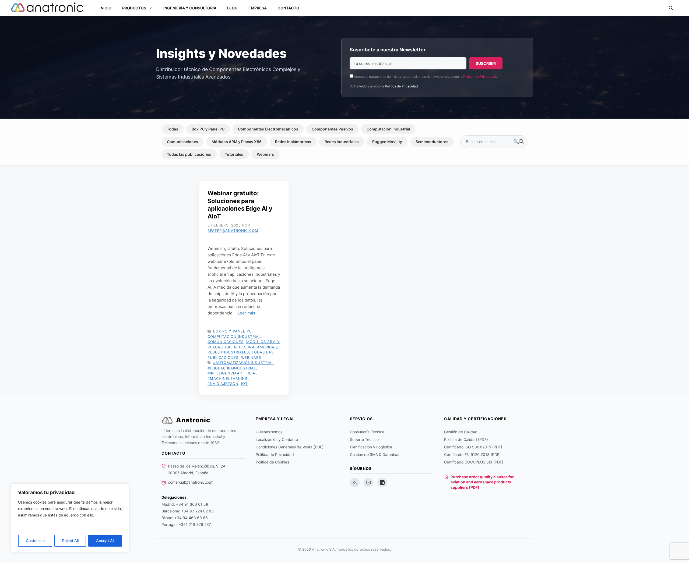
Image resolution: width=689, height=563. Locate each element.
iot (244, 383)
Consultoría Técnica (367, 432)
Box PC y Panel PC (208, 129)
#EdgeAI (216, 368)
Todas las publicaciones (189, 154)
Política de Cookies (272, 462)
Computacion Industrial (388, 129)
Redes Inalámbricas (293, 141)
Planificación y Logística (371, 447)
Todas (172, 129)
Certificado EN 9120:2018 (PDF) (472, 454)
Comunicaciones (182, 141)
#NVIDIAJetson (223, 383)
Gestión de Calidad (460, 432)
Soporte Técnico (364, 439)
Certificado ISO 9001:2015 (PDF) (473, 447)
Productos (134, 8)
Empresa (257, 8)
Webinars (265, 154)
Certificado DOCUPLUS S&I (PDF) (473, 462)
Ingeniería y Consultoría (189, 8)
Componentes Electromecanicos (268, 129)
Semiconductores (432, 141)
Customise (35, 540)
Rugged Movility (387, 141)
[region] (70, 518)
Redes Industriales (342, 141)
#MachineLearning (228, 378)
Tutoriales (234, 154)
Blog (232, 8)
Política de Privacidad (479, 77)
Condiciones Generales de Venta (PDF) (290, 447)
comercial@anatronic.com (190, 482)
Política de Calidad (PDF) (466, 439)
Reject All (70, 540)
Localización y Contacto (277, 439)
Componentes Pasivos (332, 129)
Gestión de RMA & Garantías (374, 454)
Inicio (105, 8)
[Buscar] (518, 142)
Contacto (288, 8)
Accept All (105, 540)
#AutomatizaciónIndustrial (243, 362)
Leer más (246, 313)
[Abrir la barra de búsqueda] (670, 8)
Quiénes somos (269, 432)
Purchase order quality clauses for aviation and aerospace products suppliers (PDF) (482, 482)
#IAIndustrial (241, 368)
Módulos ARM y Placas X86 (237, 141)
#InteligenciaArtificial (233, 373)
